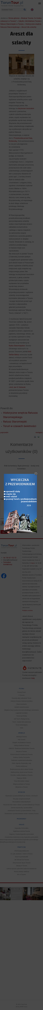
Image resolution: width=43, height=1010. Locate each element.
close (35, 473)
